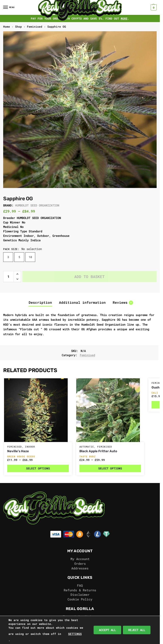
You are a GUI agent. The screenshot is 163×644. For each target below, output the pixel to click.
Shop (18, 26)
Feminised (34, 26)
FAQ (80, 585)
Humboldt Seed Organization (37, 205)
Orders (80, 564)
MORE (124, 18)
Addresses (80, 568)
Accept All (107, 630)
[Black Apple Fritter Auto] (110, 410)
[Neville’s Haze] (38, 410)
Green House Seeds (21, 456)
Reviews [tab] (122, 302)
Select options (38, 468)
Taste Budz (87, 456)
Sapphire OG (56, 26)
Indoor (30, 446)
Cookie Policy (79, 599)
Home (6, 26)
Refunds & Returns (80, 590)
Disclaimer (80, 595)
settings (75, 634)
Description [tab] (40, 302)
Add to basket (89, 276)
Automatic (86, 446)
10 (30, 257)
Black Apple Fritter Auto (98, 451)
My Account (80, 559)
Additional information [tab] (82, 302)
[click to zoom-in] (81, 109)
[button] (153, 7)
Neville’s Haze (18, 451)
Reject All (136, 630)
